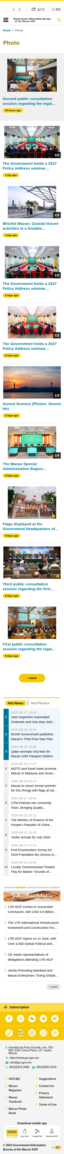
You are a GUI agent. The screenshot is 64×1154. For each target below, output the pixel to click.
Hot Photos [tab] (40, 703)
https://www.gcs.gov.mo (24, 1057)
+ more (53, 986)
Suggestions (47, 1078)
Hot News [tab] (15, 703)
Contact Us (46, 1085)
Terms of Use (48, 1104)
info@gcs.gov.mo (20, 1062)
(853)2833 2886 (19, 1067)
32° (41, 9)
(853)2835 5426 (46, 1067)
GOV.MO (14, 1078)
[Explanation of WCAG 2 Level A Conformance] (56, 1147)
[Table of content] (5, 20)
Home (7, 30)
